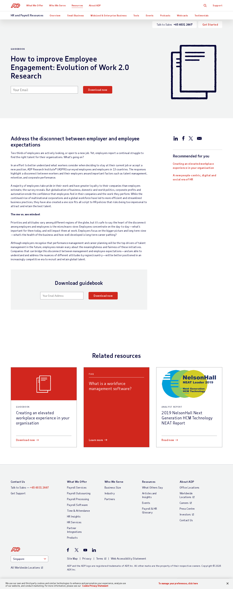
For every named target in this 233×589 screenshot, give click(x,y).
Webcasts (182, 15)
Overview (55, 15)
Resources (77, 5)
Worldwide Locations (186, 495)
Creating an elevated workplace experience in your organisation (193, 165)
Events (149, 15)
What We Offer (34, 5)
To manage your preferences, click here (178, 583)
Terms (99, 558)
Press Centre (187, 508)
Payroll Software (77, 504)
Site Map (72, 558)
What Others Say (152, 487)
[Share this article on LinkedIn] (176, 138)
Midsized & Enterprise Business (109, 15)
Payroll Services (76, 487)
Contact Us (18, 481)
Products (72, 537)
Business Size (113, 487)
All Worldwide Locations (25, 567)
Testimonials (202, 15)
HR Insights (74, 516)
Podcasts (165, 15)
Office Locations (189, 487)
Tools (136, 15)
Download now (97, 89)
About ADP (95, 5)
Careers (184, 502)
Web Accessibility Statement (128, 558)
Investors (185, 514)
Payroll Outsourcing (79, 493)
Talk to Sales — (30, 487)
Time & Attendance (78, 510)
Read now (168, 439)
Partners (110, 499)
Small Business (75, 15)
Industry (110, 493)
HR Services (74, 522)
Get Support (18, 493)
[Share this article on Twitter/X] (191, 138)
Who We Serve (57, 5)
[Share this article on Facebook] (183, 138)
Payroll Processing (78, 499)
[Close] (227, 583)
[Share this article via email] (199, 138)
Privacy (87, 558)
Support (217, 5)
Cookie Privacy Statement (95, 585)
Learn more (96, 439)
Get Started (210, 24)
